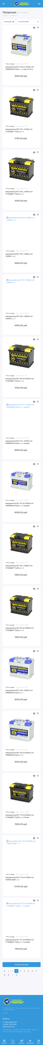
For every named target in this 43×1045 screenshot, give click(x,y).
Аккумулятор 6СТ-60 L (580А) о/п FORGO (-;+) (19, 255)
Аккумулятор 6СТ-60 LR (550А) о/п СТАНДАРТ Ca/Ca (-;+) (20, 380)
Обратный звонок (9, 1027)
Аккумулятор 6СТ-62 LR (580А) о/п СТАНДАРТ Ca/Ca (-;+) (20, 629)
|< (4, 971)
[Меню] (3, 3)
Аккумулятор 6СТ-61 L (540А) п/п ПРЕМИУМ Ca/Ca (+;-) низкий (19, 442)
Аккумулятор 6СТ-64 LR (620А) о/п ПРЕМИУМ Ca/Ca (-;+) (20, 754)
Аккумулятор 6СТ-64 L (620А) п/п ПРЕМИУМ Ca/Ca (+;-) (19, 691)
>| (16, 975)
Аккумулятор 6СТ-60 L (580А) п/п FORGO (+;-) (19, 317)
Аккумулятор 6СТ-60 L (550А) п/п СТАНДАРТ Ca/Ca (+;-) (19, 193)
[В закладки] (37, 27)
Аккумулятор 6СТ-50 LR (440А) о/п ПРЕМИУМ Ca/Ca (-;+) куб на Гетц (20, 68)
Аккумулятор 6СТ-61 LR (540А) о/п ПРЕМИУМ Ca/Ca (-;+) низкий (20, 504)
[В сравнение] (34, 27)
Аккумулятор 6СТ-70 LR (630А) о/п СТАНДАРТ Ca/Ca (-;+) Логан (20, 816)
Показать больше (21, 965)
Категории (8, 22)
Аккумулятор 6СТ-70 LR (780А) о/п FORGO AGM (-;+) (20, 878)
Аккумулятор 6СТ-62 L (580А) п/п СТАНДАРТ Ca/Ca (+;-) (19, 567)
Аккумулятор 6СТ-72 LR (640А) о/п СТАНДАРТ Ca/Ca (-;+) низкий (20, 941)
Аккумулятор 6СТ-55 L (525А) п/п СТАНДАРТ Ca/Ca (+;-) (19, 130)
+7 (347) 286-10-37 (10, 1022)
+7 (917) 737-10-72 (9, 1024)
